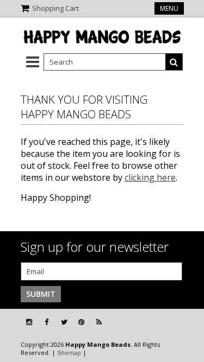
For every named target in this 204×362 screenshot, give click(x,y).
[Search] (174, 62)
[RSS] (99, 322)
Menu (169, 8)
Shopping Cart (55, 8)
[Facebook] (46, 322)
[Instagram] (29, 322)
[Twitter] (64, 322)
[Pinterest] (81, 322)
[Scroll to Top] (188, 322)
